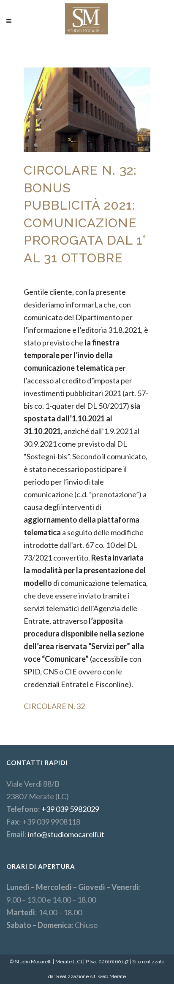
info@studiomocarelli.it (66, 834)
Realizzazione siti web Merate (91, 976)
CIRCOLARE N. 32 (54, 706)
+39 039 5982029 (70, 809)
